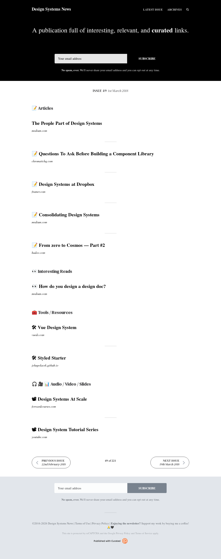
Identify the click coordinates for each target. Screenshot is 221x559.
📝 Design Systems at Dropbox (63, 184)
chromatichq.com (42, 161)
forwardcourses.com (44, 406)
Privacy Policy (100, 523)
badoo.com (38, 253)
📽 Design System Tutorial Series (65, 429)
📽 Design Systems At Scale (59, 398)
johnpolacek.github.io (45, 365)
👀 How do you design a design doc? (69, 286)
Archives (174, 9)
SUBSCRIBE (147, 58)
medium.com (39, 131)
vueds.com (38, 335)
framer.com (38, 192)
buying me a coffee (177, 523)
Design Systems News (51, 9)
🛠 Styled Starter (49, 357)
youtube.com (39, 437)
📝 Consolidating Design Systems (65, 214)
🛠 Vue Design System (54, 327)
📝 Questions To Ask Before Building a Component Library (93, 153)
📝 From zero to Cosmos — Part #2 (68, 245)
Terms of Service (143, 533)
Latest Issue (153, 9)
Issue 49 (110, 90)
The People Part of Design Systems (67, 123)
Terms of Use (82, 523)
